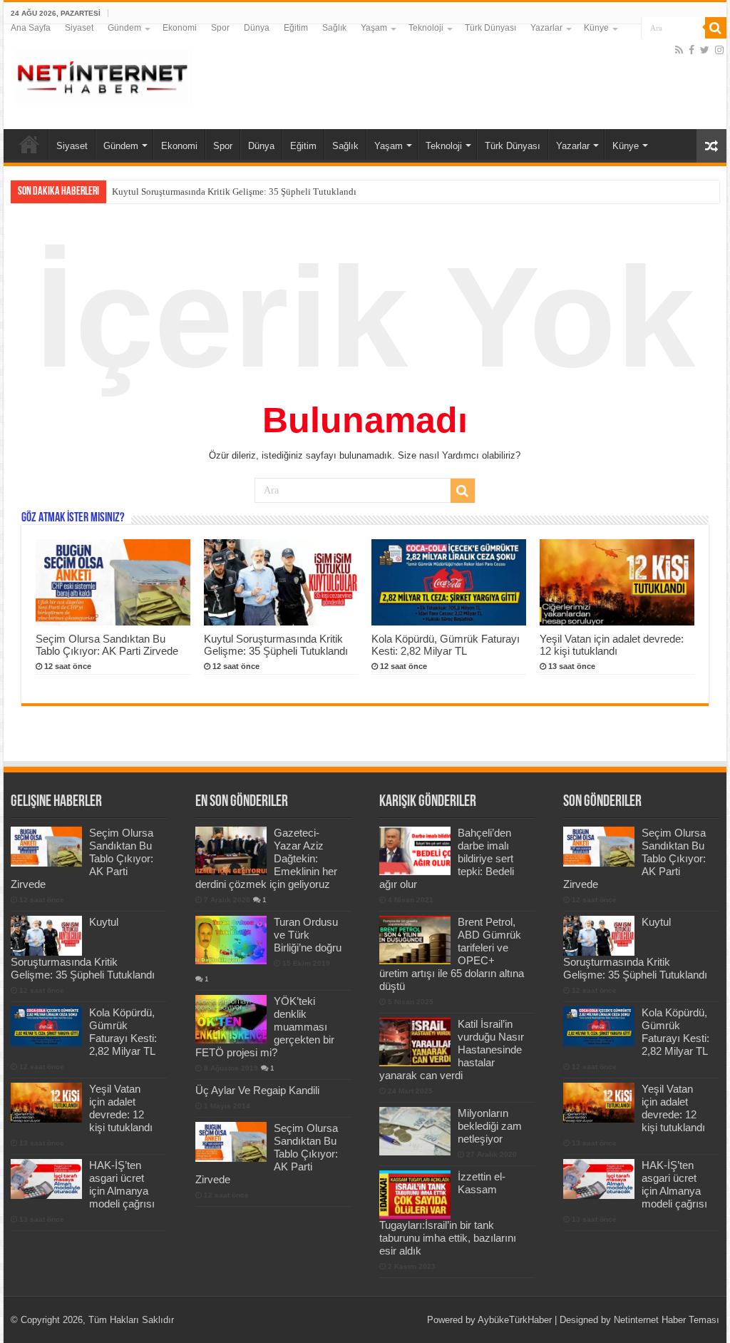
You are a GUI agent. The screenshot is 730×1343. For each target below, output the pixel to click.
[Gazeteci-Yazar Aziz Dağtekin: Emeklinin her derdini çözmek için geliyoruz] (231, 851)
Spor (220, 28)
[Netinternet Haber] (103, 74)
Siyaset (79, 28)
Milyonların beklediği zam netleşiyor (490, 1126)
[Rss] (679, 49)
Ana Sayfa (31, 28)
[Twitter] (705, 49)
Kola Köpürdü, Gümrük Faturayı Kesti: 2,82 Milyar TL (445, 645)
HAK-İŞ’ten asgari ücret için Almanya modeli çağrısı (122, 1184)
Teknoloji (425, 28)
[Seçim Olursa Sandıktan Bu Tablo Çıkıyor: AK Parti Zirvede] (231, 1142)
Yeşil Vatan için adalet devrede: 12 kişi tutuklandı (612, 645)
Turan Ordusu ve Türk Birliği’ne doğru (307, 935)
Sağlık (334, 28)
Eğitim (296, 28)
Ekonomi (180, 28)
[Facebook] (691, 49)
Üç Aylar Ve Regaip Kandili (257, 1090)
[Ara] (715, 28)
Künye (596, 28)
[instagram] (719, 49)
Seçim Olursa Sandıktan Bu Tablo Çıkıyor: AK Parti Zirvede (107, 645)
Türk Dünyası (490, 28)
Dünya (256, 28)
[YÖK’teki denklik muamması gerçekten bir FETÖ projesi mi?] (231, 1019)
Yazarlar (546, 28)
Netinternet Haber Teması (666, 1319)
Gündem (124, 28)
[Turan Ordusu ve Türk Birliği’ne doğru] (231, 940)
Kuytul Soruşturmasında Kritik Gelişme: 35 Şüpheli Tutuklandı (234, 191)
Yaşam (374, 28)
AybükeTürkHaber (515, 1319)
